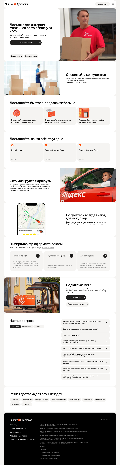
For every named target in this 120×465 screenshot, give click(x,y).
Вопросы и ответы (31, 56)
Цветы (27, 404)
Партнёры (43, 449)
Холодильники (27, 400)
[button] (85, 322)
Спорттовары (87, 400)
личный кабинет (48, 248)
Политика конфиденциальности (50, 455)
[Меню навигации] (113, 4)
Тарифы (42, 446)
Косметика (15, 404)
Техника (15, 400)
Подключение (27, 326)
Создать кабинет (102, 4)
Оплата (38, 326)
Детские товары (74, 400)
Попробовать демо (76, 304)
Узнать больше (74, 297)
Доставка (15, 326)
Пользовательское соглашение (49, 452)
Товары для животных (58, 400)
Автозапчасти (100, 400)
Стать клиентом (26, 42)
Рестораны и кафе (41, 400)
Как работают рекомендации (49, 458)
